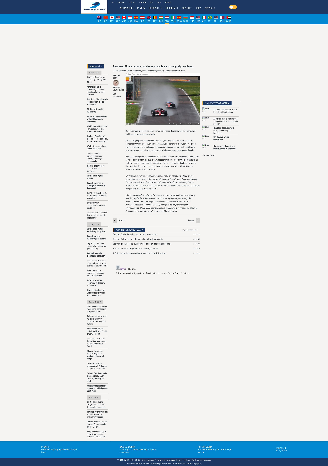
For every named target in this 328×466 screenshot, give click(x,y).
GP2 (282, 451)
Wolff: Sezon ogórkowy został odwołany (97, 147)
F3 (279, 451)
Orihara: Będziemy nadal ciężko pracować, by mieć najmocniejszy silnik (97, 377)
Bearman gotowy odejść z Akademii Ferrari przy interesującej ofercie (142, 244)
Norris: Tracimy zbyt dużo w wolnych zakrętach (95, 168)
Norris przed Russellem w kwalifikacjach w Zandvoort (97, 119)
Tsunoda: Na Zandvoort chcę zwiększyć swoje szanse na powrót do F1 (97, 263)
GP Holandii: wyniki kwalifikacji (95, 110)
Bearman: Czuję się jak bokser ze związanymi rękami (135, 234)
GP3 (285, 451)
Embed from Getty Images (137, 74)
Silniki (154, 449)
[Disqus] (156, 296)
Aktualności (45, 449)
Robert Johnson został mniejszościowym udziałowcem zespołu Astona (96, 320)
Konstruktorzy (124, 452)
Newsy (51, 449)
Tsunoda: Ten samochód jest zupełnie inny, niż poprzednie (97, 215)
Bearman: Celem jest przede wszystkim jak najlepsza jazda (138, 239)
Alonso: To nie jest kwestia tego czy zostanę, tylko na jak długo (95, 355)
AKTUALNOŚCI (126, 8)
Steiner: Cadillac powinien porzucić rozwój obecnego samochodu (94, 157)
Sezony (122, 449)
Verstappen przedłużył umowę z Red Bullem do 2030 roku (97, 388)
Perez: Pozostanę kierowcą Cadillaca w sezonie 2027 (96, 283)
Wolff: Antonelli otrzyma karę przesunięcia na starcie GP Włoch (97, 129)
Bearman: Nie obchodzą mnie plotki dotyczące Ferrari (135, 248)
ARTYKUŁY (210, 8)
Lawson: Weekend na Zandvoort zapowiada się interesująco (96, 293)
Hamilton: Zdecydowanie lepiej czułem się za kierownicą (97, 102)
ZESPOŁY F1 (172, 8)
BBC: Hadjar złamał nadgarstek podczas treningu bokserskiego (96, 404)
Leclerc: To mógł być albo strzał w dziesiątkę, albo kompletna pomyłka (97, 139)
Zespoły (140, 449)
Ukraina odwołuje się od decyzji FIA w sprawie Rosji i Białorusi (97, 424)
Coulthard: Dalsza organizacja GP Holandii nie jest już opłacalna (97, 366)
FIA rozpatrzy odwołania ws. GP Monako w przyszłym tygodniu (97, 414)
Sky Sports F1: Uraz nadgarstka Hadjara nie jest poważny (96, 246)
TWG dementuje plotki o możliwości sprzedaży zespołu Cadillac (97, 309)
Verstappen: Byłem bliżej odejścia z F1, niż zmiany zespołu (97, 331)
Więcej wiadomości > (190, 230)
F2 (277, 451)
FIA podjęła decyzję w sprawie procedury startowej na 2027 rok (96, 434)
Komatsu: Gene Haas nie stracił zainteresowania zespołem (97, 195)
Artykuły (60, 449)
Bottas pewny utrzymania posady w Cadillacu (96, 205)
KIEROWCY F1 (155, 8)
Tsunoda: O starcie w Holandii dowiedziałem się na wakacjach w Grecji (96, 342)
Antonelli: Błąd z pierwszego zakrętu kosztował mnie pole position (96, 91)
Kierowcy (134, 449)
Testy (56, 449)
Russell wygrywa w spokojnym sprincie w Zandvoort (96, 185)
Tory (145, 449)
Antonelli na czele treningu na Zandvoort (96, 254)
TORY (198, 8)
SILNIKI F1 (187, 8)
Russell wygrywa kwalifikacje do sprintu (96, 237)
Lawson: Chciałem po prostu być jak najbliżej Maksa (96, 79)
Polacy (43, 452)
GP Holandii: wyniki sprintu (95, 177)
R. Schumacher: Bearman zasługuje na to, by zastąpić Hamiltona (140, 253)
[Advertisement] (164, 44)
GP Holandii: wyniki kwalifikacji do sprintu (96, 230)
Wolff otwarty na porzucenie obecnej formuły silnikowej (95, 273)
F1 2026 (141, 8)
